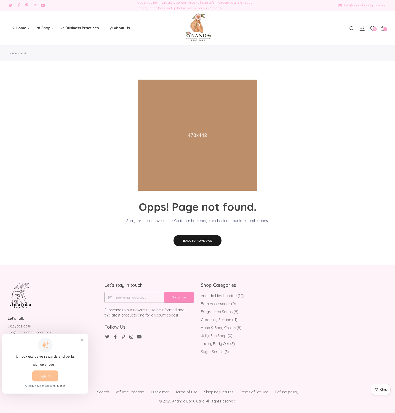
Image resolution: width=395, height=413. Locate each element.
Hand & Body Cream (221, 327)
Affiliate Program (130, 392)
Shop (46, 28)
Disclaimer (160, 392)
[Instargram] (34, 5)
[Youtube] (42, 5)
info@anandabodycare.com (365, 5)
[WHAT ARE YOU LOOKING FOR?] (351, 28)
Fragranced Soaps (219, 311)
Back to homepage (197, 240)
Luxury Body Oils (218, 343)
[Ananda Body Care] (197, 28)
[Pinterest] (26, 5)
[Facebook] (18, 5)
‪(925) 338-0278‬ (19, 326)
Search (103, 392)
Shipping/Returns (218, 392)
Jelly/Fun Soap (216, 335)
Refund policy (286, 392)
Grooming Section (219, 319)
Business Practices (83, 28)
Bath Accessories (218, 303)
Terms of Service (254, 392)
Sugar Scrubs (215, 351)
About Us (122, 28)
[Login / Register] (362, 28)
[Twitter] (10, 5)
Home (21, 28)
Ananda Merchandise (222, 295)
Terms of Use (186, 392)
